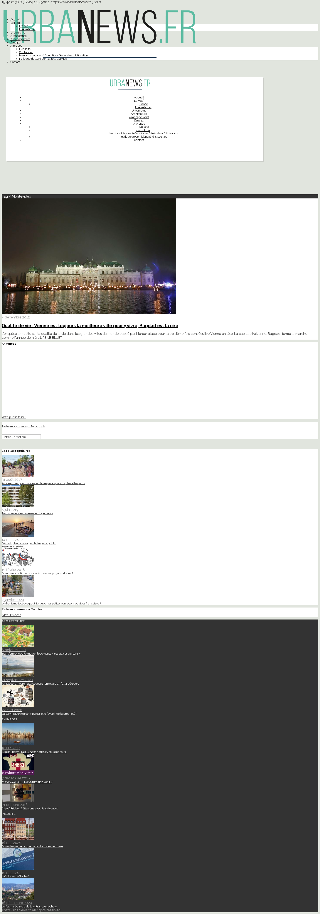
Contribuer (26, 52)
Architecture (18, 35)
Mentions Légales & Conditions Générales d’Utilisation (53, 55)
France (23, 26)
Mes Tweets (11, 615)
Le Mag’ (15, 22)
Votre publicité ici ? (14, 417)
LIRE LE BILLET (51, 338)
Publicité (24, 49)
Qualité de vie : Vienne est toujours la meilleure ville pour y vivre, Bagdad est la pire (90, 325)
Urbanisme (17, 32)
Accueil (15, 19)
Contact (15, 62)
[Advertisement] (160, 179)
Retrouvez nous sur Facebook (23, 426)
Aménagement (20, 39)
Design (15, 42)
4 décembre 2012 (16, 317)
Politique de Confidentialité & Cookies (43, 58)
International (27, 29)
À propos (16, 45)
